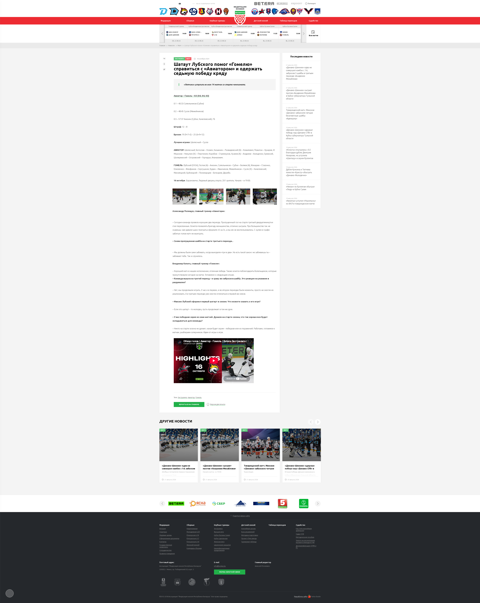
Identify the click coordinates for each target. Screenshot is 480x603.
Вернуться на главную (189, 404)
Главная (162, 45)
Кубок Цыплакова (221, 538)
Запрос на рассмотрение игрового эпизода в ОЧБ (305, 541)
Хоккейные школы (248, 528)
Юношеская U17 (193, 538)
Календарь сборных (194, 548)
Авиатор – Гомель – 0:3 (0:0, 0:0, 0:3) (191, 96)
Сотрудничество (165, 550)
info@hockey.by (220, 566)
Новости (171, 45)
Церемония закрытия (222, 545)
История (162, 528)
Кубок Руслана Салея (222, 535)
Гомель (199, 398)
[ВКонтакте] (164, 59)
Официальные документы (169, 538)
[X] (164, 70)
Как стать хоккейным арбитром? (304, 529)
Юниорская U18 (193, 535)
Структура (163, 532)
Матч (179, 45)
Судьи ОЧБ (300, 534)
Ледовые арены (165, 535)
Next (303, 33)
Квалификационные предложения (222, 549)
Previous (162, 33)
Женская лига (219, 542)
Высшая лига (219, 532)
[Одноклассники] (164, 64)
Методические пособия (305, 537)
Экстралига (179, 58)
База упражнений (247, 532)
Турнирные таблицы (248, 542)
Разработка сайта (300, 596)
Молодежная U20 (193, 532)
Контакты (162, 542)
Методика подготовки (249, 535)
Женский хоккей (193, 545)
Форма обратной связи (229, 572)
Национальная (192, 528)
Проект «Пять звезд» (249, 538)
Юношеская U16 (193, 542)
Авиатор (191, 398)
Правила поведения (167, 553)
